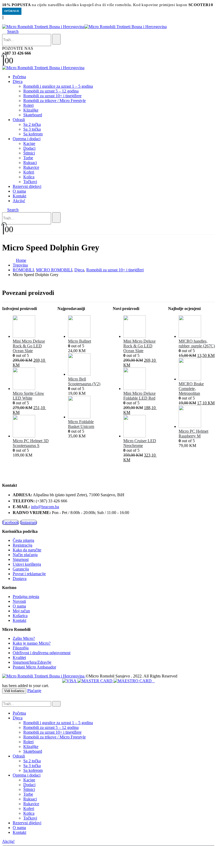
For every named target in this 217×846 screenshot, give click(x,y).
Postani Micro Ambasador (34, 667)
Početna (19, 76)
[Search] (56, 39)
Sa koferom (33, 134)
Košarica (20, 615)
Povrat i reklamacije (29, 574)
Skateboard (32, 115)
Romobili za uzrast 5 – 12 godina (51, 91)
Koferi (28, 172)
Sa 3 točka (32, 129)
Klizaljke (30, 110)
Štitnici (29, 153)
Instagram (28, 522)
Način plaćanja (25, 554)
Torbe (28, 158)
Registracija (22, 545)
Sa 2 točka (32, 124)
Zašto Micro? (24, 638)
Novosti (19, 601)
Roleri (28, 105)
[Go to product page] (31, 327)
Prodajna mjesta (26, 596)
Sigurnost (21, 559)
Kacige (29, 143)
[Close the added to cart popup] (211, 6)
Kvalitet (19, 657)
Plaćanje (34, 690)
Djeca (17, 81)
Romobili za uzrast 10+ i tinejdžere (52, 96)
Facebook (10, 522)
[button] (3, 22)
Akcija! (19, 200)
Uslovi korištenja (27, 564)
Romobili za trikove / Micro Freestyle (54, 100)
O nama (19, 191)
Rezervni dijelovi (27, 186)
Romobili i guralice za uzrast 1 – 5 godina (58, 86)
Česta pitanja (23, 540)
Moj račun (21, 611)
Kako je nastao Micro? (32, 643)
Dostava (19, 578)
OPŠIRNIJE (11, 11)
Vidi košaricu (14, 691)
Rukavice (31, 167)
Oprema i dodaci (26, 138)
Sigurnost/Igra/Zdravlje (32, 662)
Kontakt (19, 196)
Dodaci (29, 148)
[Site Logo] (84, 26)
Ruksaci (30, 162)
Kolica (28, 177)
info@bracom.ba (45, 506)
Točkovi (30, 181)
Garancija (21, 569)
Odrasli (19, 119)
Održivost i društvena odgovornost (41, 652)
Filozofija (21, 648)
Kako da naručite (27, 550)
